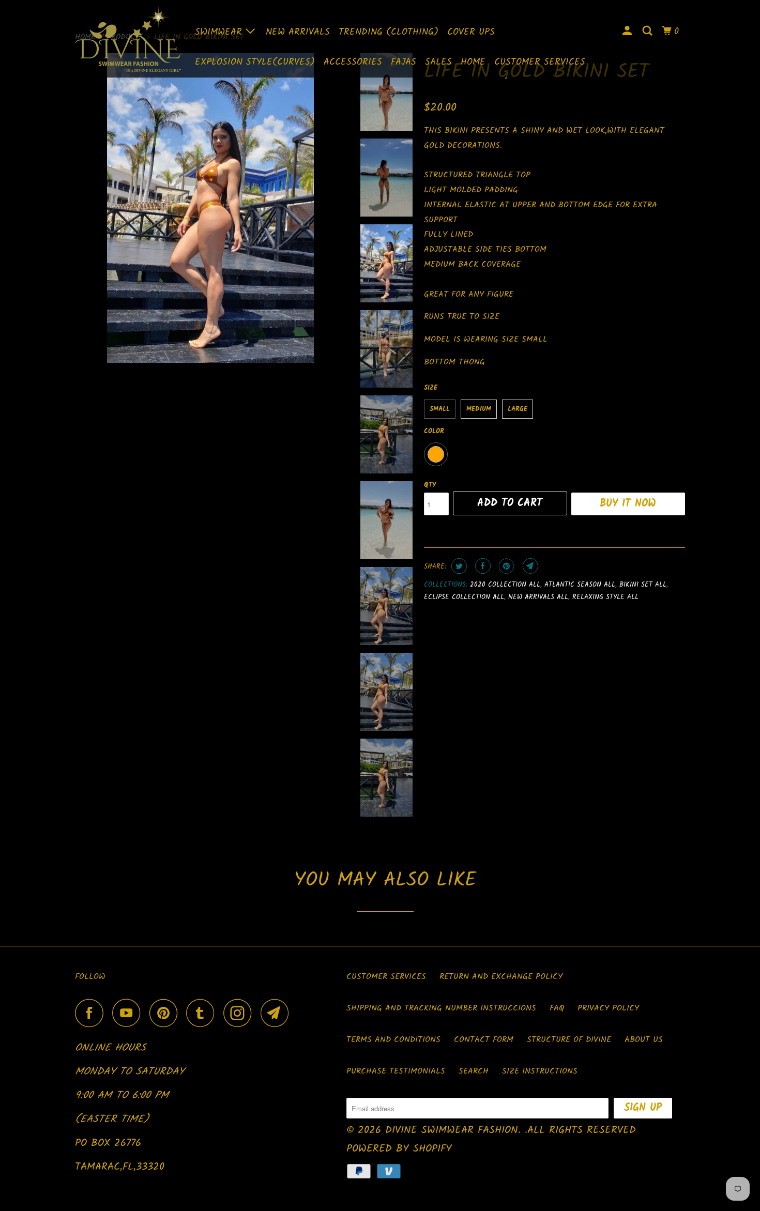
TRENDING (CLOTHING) (388, 32)
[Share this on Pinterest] (505, 566)
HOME (473, 62)
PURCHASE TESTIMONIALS (395, 1071)
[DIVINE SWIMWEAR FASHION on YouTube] (129, 1013)
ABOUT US (644, 1039)
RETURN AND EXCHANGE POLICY (501, 976)
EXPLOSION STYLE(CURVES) (255, 62)
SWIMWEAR (220, 32)
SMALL (440, 409)
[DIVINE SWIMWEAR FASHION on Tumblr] (203, 1013)
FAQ (557, 1008)
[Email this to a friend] (529, 566)
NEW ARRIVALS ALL (538, 597)
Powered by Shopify (399, 1149)
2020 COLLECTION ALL (505, 584)
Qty (430, 485)
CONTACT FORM (483, 1039)
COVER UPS (471, 32)
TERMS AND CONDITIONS (393, 1039)
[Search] (648, 31)
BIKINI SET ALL (642, 584)
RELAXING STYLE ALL (605, 597)
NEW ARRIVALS (298, 32)
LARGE (517, 409)
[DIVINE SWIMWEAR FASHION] (128, 39)
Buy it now (628, 504)
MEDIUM (478, 409)
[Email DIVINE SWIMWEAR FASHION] (278, 1013)
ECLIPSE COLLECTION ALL (464, 597)
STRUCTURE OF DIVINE (569, 1039)
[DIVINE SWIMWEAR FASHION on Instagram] (240, 1013)
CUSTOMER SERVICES (539, 62)
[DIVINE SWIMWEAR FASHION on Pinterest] (166, 1013)
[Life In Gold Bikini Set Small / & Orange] (210, 208)
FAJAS (403, 62)
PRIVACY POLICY (608, 1008)
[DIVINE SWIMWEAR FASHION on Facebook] (92, 1013)
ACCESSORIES (353, 62)
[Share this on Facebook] (482, 566)
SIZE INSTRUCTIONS (539, 1071)
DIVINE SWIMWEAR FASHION (451, 1130)
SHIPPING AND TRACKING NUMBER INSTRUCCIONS (441, 1008)
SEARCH (474, 1071)
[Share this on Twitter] (458, 566)
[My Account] (628, 31)
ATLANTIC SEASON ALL (579, 584)
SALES (438, 62)
